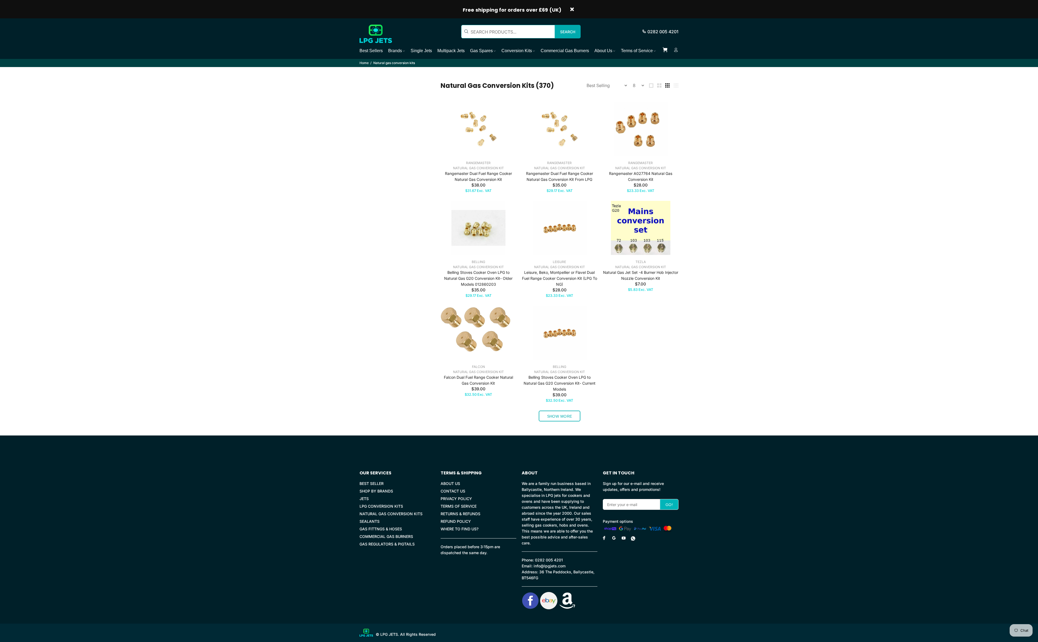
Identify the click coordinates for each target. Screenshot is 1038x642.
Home (364, 63)
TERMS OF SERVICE (459, 506)
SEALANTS (370, 521)
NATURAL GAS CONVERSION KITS (391, 513)
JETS (364, 498)
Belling (478, 262)
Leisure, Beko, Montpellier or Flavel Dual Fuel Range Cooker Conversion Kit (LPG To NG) (559, 278)
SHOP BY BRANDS (376, 491)
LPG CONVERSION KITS (381, 506)
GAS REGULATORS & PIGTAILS (387, 544)
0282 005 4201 (662, 31)
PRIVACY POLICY (456, 498)
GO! (669, 505)
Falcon (478, 367)
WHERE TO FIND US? (459, 529)
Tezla (641, 262)
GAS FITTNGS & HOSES (381, 529)
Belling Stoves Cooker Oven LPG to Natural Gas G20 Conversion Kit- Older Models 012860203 (478, 278)
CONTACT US (453, 491)
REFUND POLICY (456, 521)
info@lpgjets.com (549, 566)
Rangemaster (478, 163)
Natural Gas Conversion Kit (478, 168)
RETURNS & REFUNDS (460, 513)
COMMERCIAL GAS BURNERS (386, 536)
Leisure (559, 262)
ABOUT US (450, 483)
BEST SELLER (372, 483)
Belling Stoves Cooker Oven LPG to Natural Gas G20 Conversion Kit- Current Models (559, 383)
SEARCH (567, 31)
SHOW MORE (559, 416)
